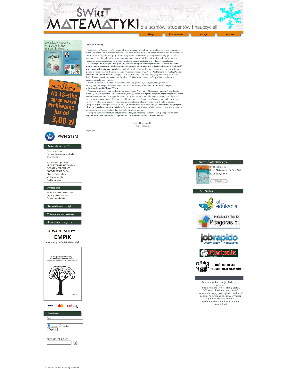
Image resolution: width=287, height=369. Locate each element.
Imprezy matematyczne (57, 195)
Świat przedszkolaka (56, 198)
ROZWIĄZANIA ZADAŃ (58, 171)
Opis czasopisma (54, 151)
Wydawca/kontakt (55, 177)
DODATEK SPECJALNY (58, 168)
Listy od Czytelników (56, 174)
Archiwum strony (55, 180)
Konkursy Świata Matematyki (60, 192)
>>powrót (90, 130)
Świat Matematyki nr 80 (58, 162)
